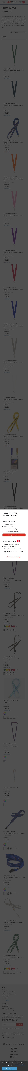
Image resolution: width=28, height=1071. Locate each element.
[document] (14, 1066)
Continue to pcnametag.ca (14, 557)
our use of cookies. (20, 1065)
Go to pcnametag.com (14, 535)
